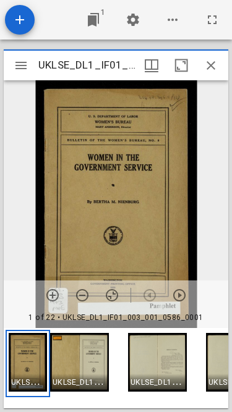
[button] (28, 363)
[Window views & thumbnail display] (151, 65)
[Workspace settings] (133, 20)
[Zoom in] (52, 295)
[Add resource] (20, 20)
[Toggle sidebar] (21, 65)
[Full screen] (212, 20)
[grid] (116, 368)
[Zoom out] (82, 295)
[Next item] (179, 295)
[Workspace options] (172, 20)
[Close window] (211, 65)
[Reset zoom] (112, 295)
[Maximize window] (181, 65)
